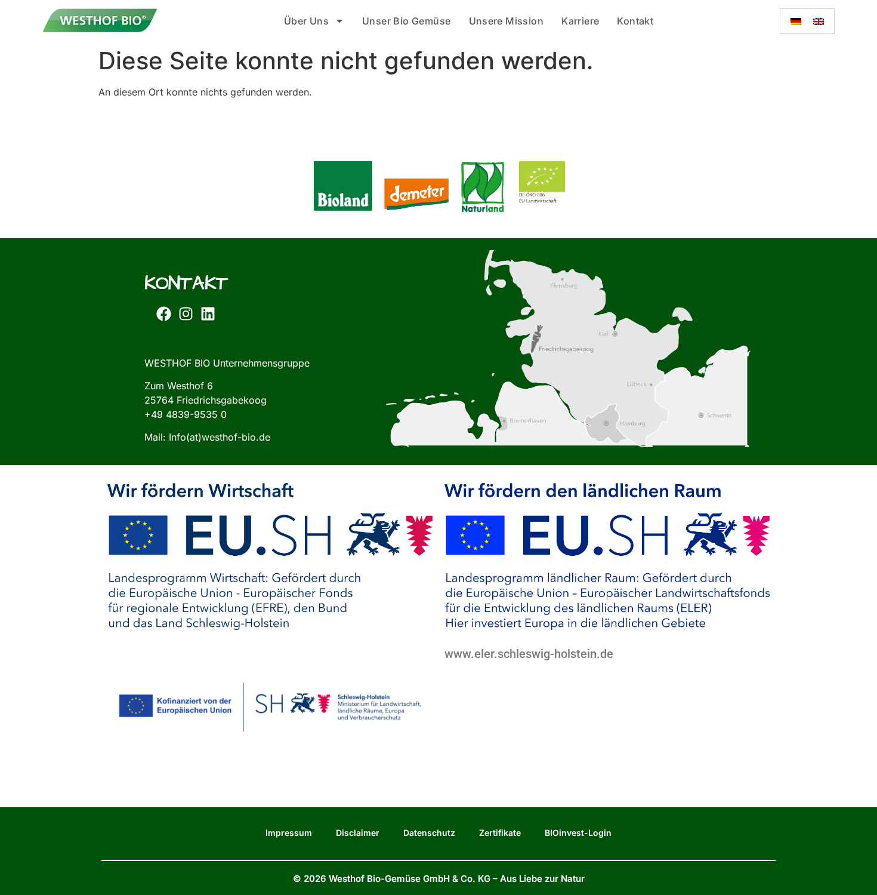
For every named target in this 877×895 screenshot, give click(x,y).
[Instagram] (185, 314)
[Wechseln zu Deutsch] (796, 21)
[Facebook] (163, 314)
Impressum (288, 833)
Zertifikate (500, 833)
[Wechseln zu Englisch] (818, 21)
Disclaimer (357, 833)
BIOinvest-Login (578, 833)
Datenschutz (429, 833)
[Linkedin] (208, 314)
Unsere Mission (506, 21)
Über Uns (306, 21)
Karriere (580, 21)
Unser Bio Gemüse (406, 21)
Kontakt (635, 21)
